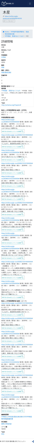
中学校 (3, 57)
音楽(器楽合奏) (10, 34)
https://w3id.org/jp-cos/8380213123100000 (16, 203)
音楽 (27, 32)
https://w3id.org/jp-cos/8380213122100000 (16, 163)
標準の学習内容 (6, 424)
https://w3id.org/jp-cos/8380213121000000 (16, 135)
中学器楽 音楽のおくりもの (14, 36)
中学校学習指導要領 (17, 32)
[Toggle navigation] (30, 3)
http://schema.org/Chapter (10, 105)
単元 (2, 434)
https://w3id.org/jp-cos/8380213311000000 (16, 262)
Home (6, 32)
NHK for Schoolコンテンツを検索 (11, 131)
